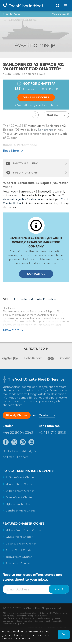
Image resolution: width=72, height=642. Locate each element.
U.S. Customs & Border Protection (35, 299)
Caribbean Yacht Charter (21, 510)
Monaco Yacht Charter (19, 484)
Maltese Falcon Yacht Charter (24, 530)
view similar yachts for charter (21, 199)
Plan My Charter (16, 415)
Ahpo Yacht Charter (18, 563)
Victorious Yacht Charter (21, 543)
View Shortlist (60, 14)
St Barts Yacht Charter (20, 490)
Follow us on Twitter (14, 442)
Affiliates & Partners (15, 457)
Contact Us (36, 274)
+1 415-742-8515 (52, 432)
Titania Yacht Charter (19, 556)
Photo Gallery (25, 163)
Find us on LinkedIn (31, 442)
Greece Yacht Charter (19, 497)
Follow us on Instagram (23, 442)
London (8, 426)
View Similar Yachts (36, 97)
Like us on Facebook (6, 442)
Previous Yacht (35, 115)
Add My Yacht (31, 451)
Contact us (47, 415)
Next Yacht (54, 115)
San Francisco (49, 426)
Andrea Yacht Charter (19, 550)
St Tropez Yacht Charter (20, 477)
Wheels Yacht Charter (19, 536)
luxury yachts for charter (43, 105)
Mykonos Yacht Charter (20, 504)
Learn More (23, 638)
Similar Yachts (13, 14)
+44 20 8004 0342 (18, 432)
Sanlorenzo (45, 130)
